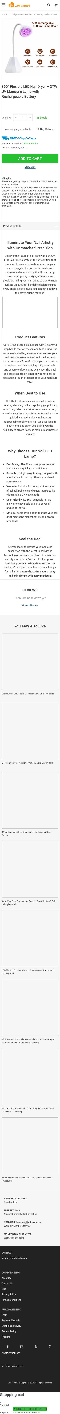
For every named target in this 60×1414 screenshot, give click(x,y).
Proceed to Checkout (30, 1409)
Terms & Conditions (11, 1299)
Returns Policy (9, 1331)
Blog (4, 1288)
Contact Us (7, 1283)
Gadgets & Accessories (21, 14)
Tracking (6, 1336)
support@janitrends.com (14, 1258)
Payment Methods (11, 1320)
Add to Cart (30, 158)
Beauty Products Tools (46, 14)
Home (4, 14)
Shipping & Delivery (11, 1325)
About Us (6, 1277)
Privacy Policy (9, 1294)
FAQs (4, 1314)
